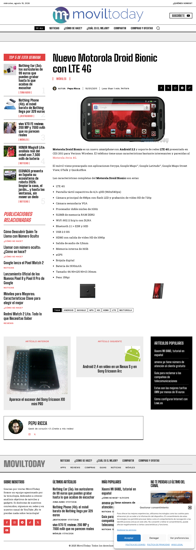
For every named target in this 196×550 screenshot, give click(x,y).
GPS (91, 310)
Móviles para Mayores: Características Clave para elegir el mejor (22, 298)
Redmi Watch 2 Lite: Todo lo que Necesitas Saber (23, 316)
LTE (114, 310)
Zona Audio (25, 92)
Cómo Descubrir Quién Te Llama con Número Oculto (21, 233)
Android (69, 310)
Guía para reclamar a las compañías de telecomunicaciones (167, 377)
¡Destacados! (26, 116)
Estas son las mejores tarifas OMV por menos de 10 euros (170, 390)
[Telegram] (182, 88)
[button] (189, 507)
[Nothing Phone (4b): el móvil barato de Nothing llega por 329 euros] (10, 104)
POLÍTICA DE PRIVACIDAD (158, 544)
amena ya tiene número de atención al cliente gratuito (169, 364)
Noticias (24, 163)
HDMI (106, 310)
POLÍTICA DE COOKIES (135, 544)
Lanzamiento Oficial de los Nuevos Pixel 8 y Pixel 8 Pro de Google (24, 278)
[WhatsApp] (175, 88)
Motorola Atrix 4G (64, 157)
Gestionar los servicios (126, 530)
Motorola (125, 310)
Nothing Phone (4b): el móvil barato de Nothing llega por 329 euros (32, 105)
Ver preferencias (179, 538)
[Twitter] (168, 88)
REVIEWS (8, 323)
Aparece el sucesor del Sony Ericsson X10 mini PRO (37, 401)
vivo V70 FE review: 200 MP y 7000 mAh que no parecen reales (32, 129)
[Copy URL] (189, 88)
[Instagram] (29, 434)
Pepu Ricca (73, 88)
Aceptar (128, 538)
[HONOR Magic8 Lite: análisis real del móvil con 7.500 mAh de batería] (10, 151)
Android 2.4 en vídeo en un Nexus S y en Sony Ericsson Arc (110, 369)
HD (98, 310)
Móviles (24, 139)
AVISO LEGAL (177, 544)
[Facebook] (161, 88)
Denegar (154, 538)
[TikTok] (30, 522)
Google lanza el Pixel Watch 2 (24, 263)
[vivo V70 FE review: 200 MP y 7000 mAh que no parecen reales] (10, 127)
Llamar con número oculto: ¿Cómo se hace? (22, 249)
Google (81, 310)
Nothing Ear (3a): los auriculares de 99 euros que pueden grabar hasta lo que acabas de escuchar (31, 77)
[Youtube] (7, 530)
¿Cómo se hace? (13, 241)
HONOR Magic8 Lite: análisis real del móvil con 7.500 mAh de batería (32, 153)
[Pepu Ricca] (55, 88)
